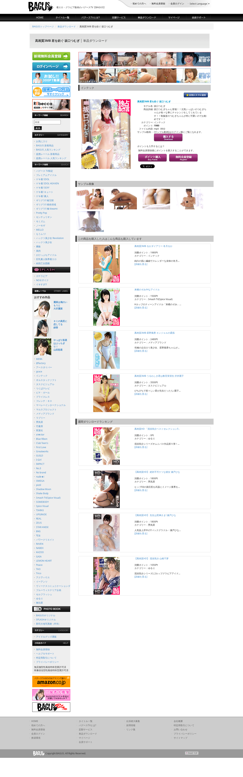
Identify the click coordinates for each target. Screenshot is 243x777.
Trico (38, 573)
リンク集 (130, 729)
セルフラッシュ (44, 594)
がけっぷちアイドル (46, 255)
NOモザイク (42, 280)
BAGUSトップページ (43, 26)
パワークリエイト (45, 539)
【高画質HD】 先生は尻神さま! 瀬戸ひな (155, 515)
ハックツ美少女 (44, 242)
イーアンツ (41, 581)
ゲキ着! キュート (44, 192)
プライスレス (43, 396)
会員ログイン (177, 3)
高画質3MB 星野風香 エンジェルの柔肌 (154, 332)
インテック (41, 375)
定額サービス (85, 729)
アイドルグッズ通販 (46, 636)
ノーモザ (40, 225)
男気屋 (39, 422)
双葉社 (39, 430)
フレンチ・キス (44, 401)
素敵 (38, 246)
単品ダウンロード (67, 26)
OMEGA (40, 480)
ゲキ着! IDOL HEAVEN (47, 183)
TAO (38, 569)
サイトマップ (180, 737)
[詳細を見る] (140, 264)
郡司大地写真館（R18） (48, 623)
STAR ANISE (42, 527)
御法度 (39, 602)
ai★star (40, 434)
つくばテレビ (43, 388)
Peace (39, 565)
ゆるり (39, 598)
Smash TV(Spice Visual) (48, 497)
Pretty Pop (41, 212)
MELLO (39, 229)
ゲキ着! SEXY (42, 187)
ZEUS (39, 522)
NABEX (39, 548)
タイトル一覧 (85, 721)
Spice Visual (42, 506)
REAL (38, 518)
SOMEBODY (42, 502)
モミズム (40, 221)
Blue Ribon (41, 439)
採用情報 (130, 725)
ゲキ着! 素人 (42, 196)
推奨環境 (35, 737)
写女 (38, 535)
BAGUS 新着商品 (45, 145)
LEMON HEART (44, 560)
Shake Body (42, 493)
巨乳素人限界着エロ (46, 259)
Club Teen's (42, 443)
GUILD (39, 455)
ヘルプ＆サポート (45, 653)
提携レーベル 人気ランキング (51, 158)
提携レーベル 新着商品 (47, 154)
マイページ (84, 737)
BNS (38, 531)
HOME (34, 721)
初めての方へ (139, 3)
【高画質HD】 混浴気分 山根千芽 (151, 558)
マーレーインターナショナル (51, 405)
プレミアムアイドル (46, 175)
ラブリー (40, 417)
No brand (41, 472)
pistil (38, 485)
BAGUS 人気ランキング (48, 149)
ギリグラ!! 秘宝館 (45, 200)
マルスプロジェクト (46, 409)
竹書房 (39, 426)
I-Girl (38, 459)
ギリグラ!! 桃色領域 (46, 204)
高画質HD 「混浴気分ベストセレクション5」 (157, 428)
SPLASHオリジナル (46, 619)
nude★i (40, 476)
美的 (38, 250)
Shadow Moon (43, 489)
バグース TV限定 (44, 171)
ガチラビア (41, 276)
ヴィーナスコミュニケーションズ (53, 586)
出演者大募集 (133, 721)
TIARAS (40, 510)
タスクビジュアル (45, 384)
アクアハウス (43, 577)
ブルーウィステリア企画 (48, 590)
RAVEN (39, 543)
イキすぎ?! (41, 284)
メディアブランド (45, 413)
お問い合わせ (180, 729)
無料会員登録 (158, 3)
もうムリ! (41, 234)
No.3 (38, 468)
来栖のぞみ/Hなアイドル (147, 289)
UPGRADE (41, 514)
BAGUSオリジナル (45, 615)
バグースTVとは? (87, 725)
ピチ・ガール (43, 392)
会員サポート (85, 742)
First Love (41, 447)
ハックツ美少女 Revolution (50, 238)
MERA (39, 359)
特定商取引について (46, 657)
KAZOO (40, 552)
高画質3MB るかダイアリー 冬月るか (153, 246)
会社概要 (178, 721)
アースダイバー (44, 367)
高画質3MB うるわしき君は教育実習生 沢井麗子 (159, 375)
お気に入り (41, 141)
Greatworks (42, 451)
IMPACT (40, 464)
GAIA (39, 556)
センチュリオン (44, 217)
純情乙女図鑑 (43, 263)
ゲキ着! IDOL (42, 179)
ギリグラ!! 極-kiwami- (47, 208)
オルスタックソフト (46, 380)
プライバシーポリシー (47, 662)
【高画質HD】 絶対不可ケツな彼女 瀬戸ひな (157, 472)
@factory (41, 363)
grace (39, 371)
